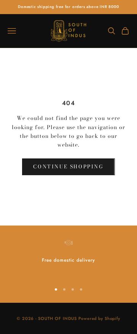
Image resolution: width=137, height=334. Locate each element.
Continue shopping (68, 166)
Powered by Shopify (99, 318)
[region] (68, 257)
